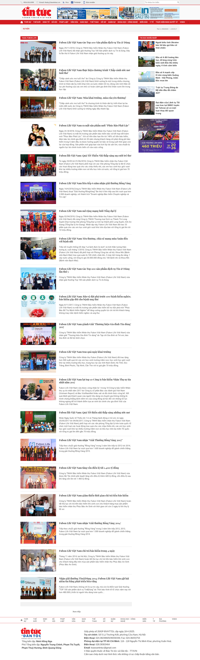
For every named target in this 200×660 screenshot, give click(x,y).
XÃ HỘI (54, 22)
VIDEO (182, 22)
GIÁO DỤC (84, 22)
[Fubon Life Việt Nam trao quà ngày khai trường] (38, 361)
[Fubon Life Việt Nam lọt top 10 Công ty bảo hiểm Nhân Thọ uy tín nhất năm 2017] (38, 392)
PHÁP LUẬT (63, 22)
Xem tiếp (77, 611)
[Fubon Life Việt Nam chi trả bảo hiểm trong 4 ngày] (38, 560)
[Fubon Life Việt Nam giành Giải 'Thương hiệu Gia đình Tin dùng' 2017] (38, 334)
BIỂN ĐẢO (144, 22)
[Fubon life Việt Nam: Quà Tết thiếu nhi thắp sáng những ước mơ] (38, 422)
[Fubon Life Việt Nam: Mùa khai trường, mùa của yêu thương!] (38, 107)
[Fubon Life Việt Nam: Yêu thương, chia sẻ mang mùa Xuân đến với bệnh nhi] (38, 249)
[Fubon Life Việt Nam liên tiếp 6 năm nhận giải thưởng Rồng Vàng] (38, 193)
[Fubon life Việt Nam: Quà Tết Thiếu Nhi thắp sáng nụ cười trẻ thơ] (38, 165)
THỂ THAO (94, 22)
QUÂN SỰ (112, 22)
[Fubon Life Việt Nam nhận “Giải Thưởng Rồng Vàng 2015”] (38, 450)
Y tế (151, 22)
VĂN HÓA (74, 22)
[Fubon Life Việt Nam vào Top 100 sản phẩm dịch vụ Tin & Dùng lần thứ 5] (38, 278)
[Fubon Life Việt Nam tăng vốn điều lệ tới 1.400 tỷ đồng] (38, 477)
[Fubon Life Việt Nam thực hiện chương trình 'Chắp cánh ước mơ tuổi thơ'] (38, 80)
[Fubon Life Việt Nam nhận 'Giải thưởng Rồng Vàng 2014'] (38, 533)
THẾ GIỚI (37, 22)
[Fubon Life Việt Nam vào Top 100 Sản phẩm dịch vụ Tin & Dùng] (38, 52)
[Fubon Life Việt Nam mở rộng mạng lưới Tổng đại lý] (38, 221)
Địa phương (162, 620)
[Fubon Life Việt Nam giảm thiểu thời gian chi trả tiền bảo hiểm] (38, 505)
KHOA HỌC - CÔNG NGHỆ (128, 22)
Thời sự (27, 22)
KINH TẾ (46, 22)
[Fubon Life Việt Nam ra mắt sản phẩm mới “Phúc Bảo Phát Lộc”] (38, 136)
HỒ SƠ (103, 22)
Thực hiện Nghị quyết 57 (167, 22)
